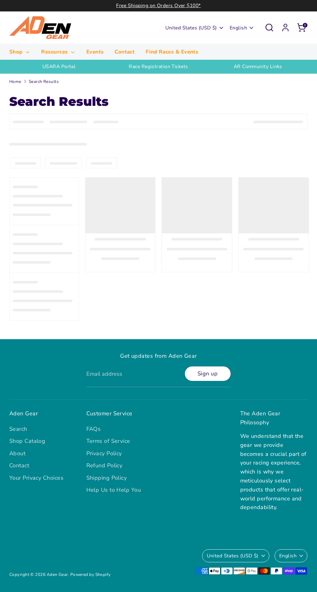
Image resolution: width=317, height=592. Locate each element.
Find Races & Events (172, 51)
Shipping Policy (106, 478)
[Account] (285, 27)
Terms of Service (108, 441)
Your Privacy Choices (36, 478)
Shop (16, 51)
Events (95, 51)
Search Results (44, 81)
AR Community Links (258, 66)
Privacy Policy (104, 453)
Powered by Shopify (90, 574)
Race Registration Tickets (158, 66)
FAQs (93, 429)
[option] (59, 67)
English (238, 27)
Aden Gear (57, 574)
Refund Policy (104, 465)
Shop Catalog (27, 441)
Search (18, 429)
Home (15, 81)
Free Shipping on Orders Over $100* (158, 5)
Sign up (208, 373)
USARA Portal (59, 66)
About (17, 453)
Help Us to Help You (113, 490)
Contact (125, 51)
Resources (55, 51)
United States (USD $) (191, 27)
